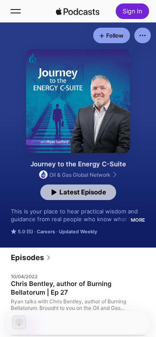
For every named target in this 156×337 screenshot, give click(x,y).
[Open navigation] (15, 11)
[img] (77, 11)
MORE (138, 220)
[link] (31, 257)
